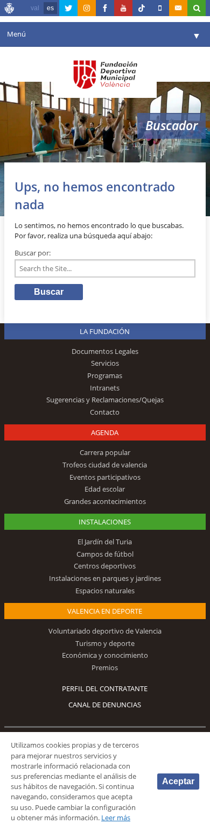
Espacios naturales (105, 590)
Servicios (105, 363)
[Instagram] (87, 8)
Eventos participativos (105, 477)
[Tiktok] (141, 8)
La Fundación (105, 331)
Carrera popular (105, 452)
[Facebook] (105, 8)
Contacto (105, 412)
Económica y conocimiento (105, 655)
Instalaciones (105, 522)
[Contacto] (178, 8)
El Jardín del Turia (105, 541)
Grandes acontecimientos (105, 501)
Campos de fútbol (105, 554)
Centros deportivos (105, 566)
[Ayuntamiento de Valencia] (9, 10)
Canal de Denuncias (104, 704)
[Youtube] (123, 8)
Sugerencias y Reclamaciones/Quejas (105, 399)
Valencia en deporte (104, 611)
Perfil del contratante (105, 688)
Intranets (105, 388)
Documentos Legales (105, 351)
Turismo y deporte (105, 643)
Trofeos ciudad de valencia (104, 465)
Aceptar (178, 781)
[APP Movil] (160, 8)
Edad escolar (105, 489)
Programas (104, 375)
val (35, 8)
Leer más (115, 817)
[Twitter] (68, 8)
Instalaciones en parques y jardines (105, 578)
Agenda (104, 432)
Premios (105, 667)
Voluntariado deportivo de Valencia (105, 631)
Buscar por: (33, 253)
